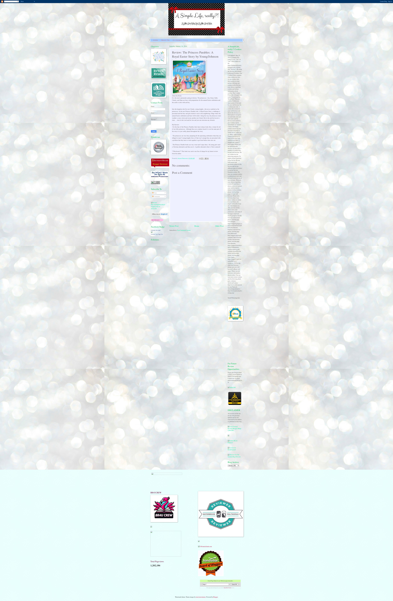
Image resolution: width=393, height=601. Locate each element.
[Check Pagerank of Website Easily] (155, 184)
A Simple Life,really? (156, 230)
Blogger (215, 597)
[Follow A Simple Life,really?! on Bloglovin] (160, 215)
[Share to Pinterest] (208, 159)
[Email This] (200, 159)
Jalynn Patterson (182, 158)
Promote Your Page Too (157, 234)
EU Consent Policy (180, 40)
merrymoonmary (201, 597)
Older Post (219, 226)
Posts (155, 193)
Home (155, 40)
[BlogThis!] (202, 159)
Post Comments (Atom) (184, 230)
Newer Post (173, 226)
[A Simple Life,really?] (152, 232)
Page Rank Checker (227, 587)
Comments (156, 196)
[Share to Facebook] (206, 159)
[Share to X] (204, 159)
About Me (165, 40)
